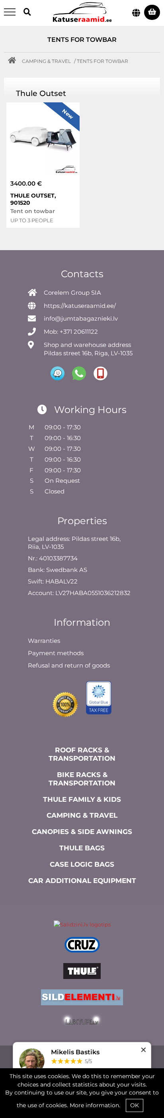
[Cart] (152, 12)
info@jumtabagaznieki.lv (81, 318)
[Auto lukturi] (82, 1023)
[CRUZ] (82, 946)
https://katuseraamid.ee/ (80, 305)
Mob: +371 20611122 (71, 331)
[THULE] (82, 972)
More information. (95, 1105)
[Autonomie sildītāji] (82, 998)
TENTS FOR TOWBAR (102, 61)
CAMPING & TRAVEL (46, 61)
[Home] (14, 61)
